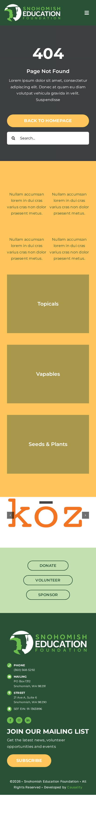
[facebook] (10, 720)
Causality (74, 787)
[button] (10, 515)
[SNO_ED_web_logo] (32, 5)
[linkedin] (28, 720)
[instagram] (19, 720)
